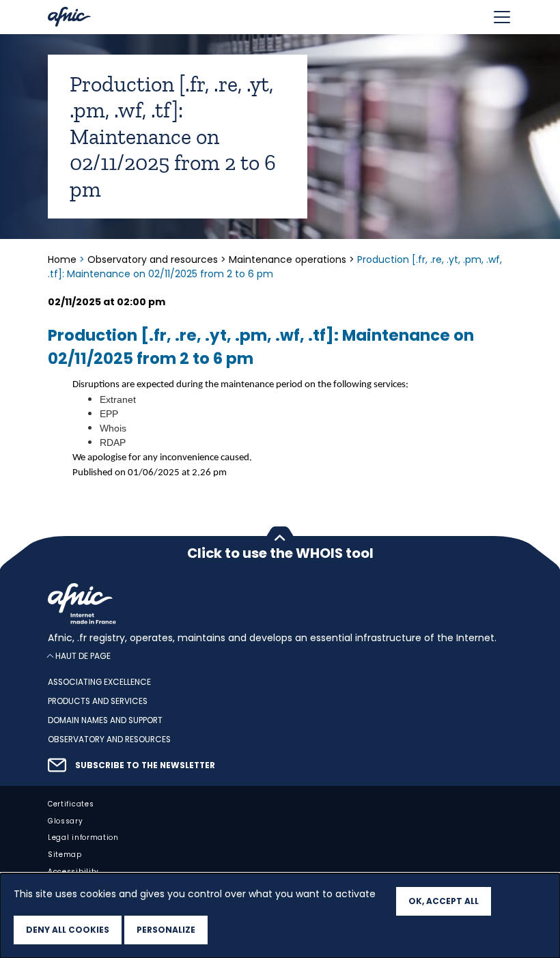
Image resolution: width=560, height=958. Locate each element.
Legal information (83, 837)
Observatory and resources (152, 259)
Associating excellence (99, 682)
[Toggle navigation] (502, 17)
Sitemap (65, 854)
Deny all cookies (67, 929)
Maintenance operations (287, 259)
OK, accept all (443, 901)
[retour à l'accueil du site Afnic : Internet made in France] (280, 603)
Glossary (65, 820)
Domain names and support (105, 720)
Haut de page (83, 656)
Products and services (98, 701)
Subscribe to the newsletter (145, 764)
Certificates (71, 803)
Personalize (166, 929)
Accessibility (73, 871)
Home (63, 259)
